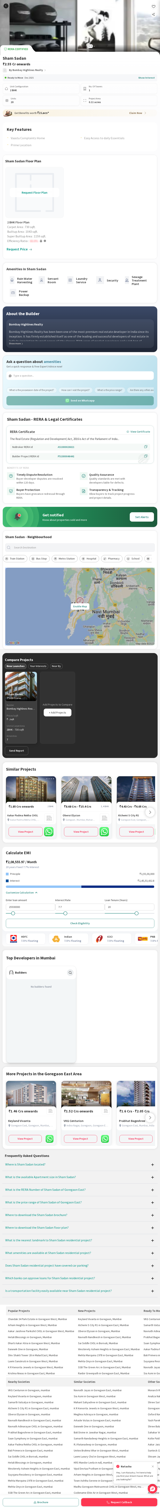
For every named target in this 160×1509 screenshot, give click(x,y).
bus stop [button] (41, 558)
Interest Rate (63, 900)
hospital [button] (91, 558)
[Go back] (6, 5)
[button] (35, 241)
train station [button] (17, 558)
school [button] (136, 558)
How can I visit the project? (75, 390)
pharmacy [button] (114, 558)
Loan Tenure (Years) (116, 900)
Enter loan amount (16, 900)
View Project (25, 831)
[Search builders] (70, 973)
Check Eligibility (80, 923)
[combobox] (83, 548)
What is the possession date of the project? (31, 390)
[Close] (152, 1466)
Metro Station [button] (67, 558)
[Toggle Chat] (152, 1488)
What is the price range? (109, 390)
